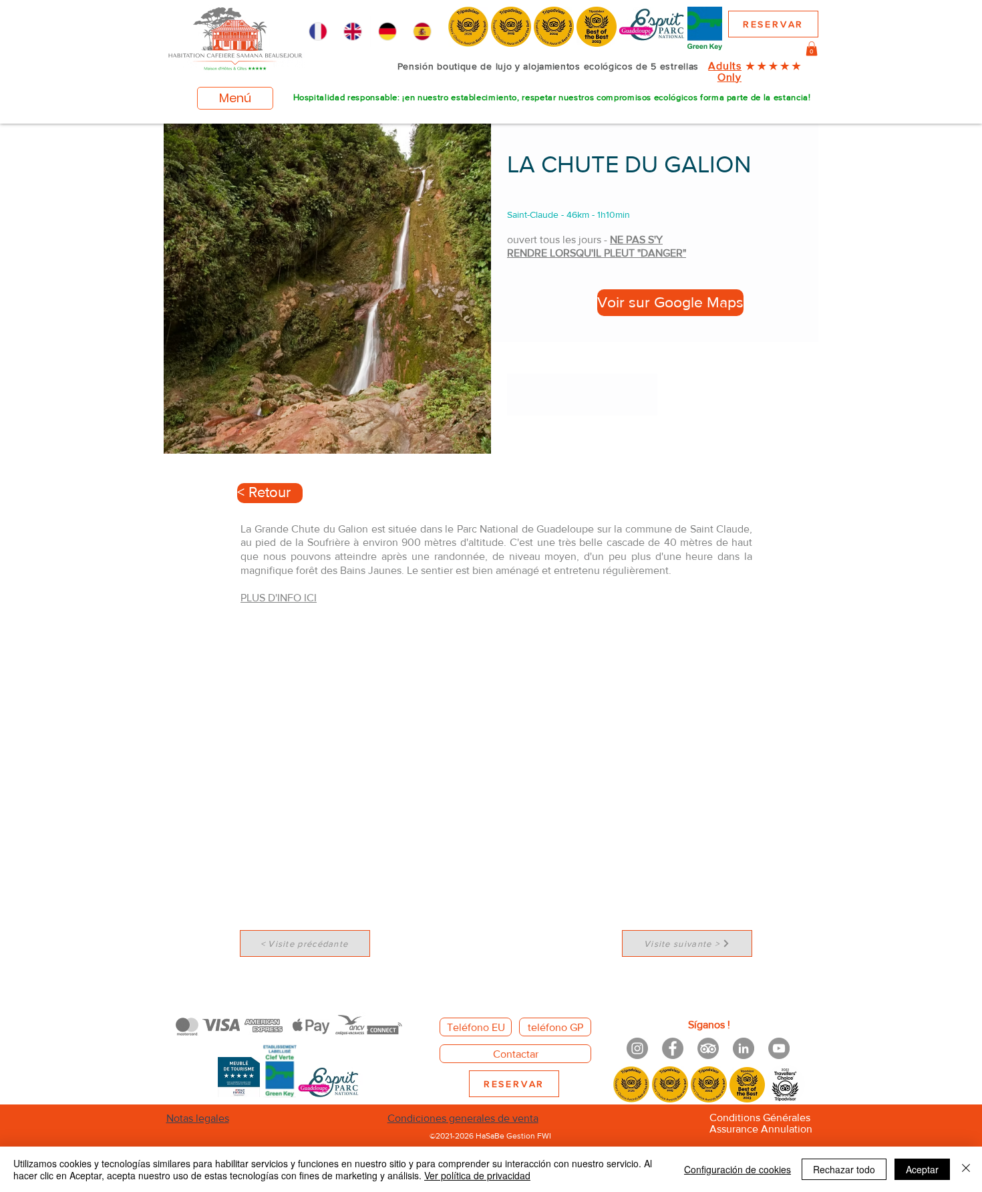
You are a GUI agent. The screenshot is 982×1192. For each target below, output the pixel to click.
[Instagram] (637, 1048)
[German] (387, 31)
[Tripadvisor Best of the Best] (708, 1048)
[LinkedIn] (743, 1048)
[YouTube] (779, 1048)
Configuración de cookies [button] (737, 1169)
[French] (318, 31)
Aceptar (922, 1169)
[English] (352, 31)
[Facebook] (672, 1048)
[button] (812, 48)
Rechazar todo (844, 1169)
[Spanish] (422, 31)
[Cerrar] (966, 1169)
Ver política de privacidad (477, 1175)
